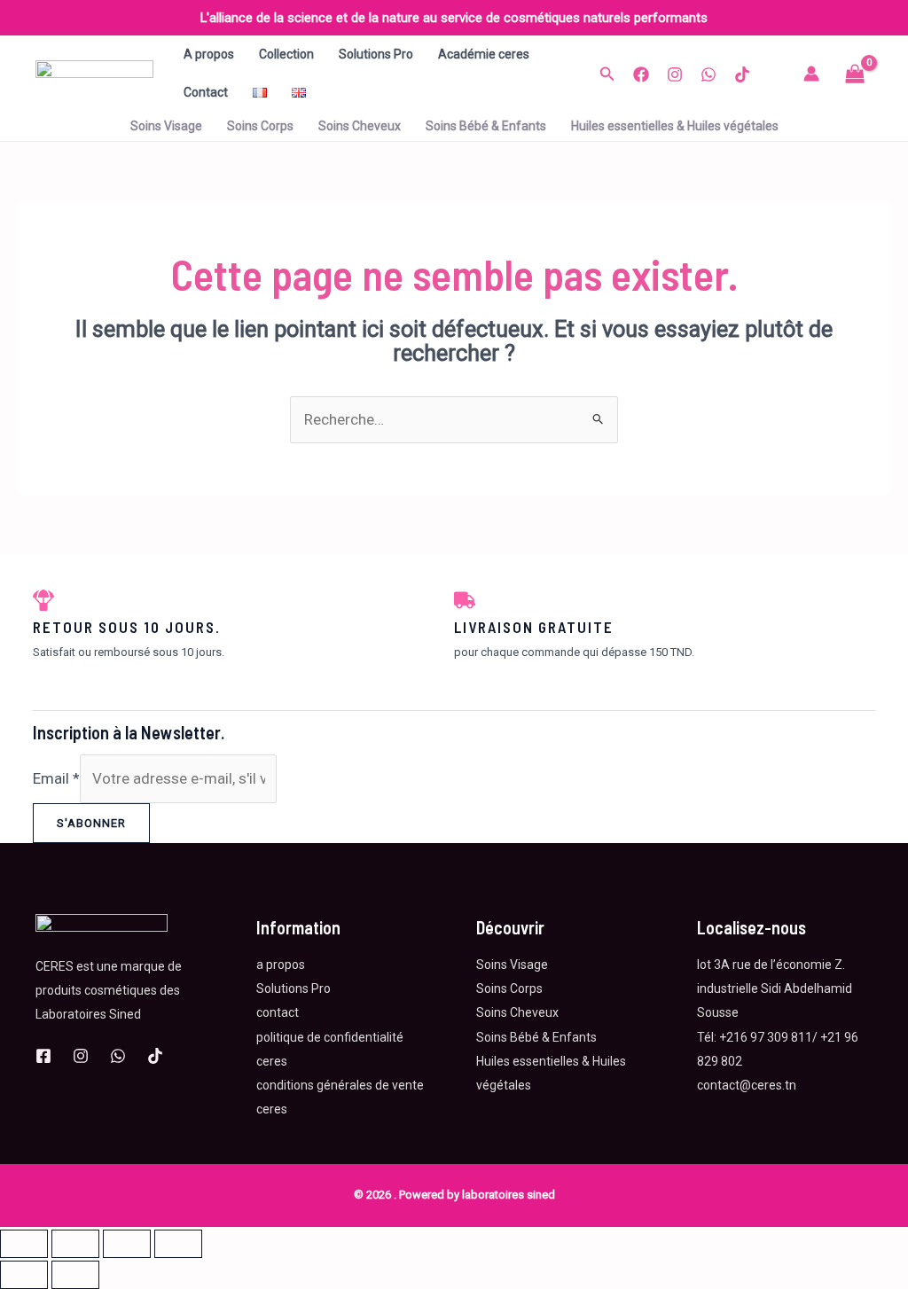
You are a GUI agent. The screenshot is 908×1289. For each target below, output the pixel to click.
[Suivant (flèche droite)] (75, 1275)
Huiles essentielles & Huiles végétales (675, 126)
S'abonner (91, 823)
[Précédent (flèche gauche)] (24, 1275)
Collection (286, 54)
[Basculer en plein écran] (75, 1244)
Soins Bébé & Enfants (486, 126)
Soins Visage (166, 126)
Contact (206, 92)
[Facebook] (641, 74)
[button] (607, 74)
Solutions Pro (376, 54)
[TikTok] (742, 74)
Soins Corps (260, 126)
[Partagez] (127, 1244)
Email (56, 778)
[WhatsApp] (708, 74)
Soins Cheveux (359, 126)
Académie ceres (483, 54)
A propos (209, 54)
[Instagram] (675, 74)
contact (277, 1012)
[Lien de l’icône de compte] (811, 74)
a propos (280, 964)
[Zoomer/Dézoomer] (24, 1244)
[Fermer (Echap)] (178, 1244)
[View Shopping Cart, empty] (855, 74)
